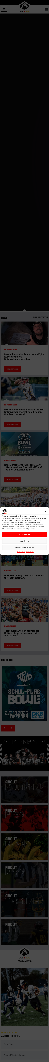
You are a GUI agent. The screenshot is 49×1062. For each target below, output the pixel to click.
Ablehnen (24, 541)
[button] (45, 512)
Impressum (30, 552)
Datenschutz (21, 552)
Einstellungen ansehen (24, 547)
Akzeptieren (24, 534)
